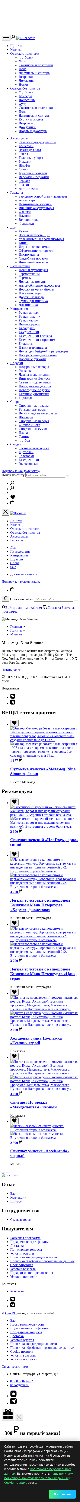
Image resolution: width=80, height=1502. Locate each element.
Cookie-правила (21, 1265)
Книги (23, 243)
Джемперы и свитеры (34, 73)
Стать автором (20, 1219)
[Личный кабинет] (13, 38)
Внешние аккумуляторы (36, 208)
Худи (22, 61)
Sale (13, 567)
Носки (23, 84)
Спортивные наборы (34, 421)
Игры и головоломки (34, 247)
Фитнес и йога (29, 425)
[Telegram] (12, 703)
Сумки (24, 169)
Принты (16, 46)
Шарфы (24, 165)
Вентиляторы (28, 219)
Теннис (24, 436)
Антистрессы (28, 188)
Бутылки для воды (32, 409)
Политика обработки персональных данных (42, 1261)
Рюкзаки (25, 161)
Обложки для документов (37, 142)
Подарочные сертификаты (29, 1242)
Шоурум (16, 1201)
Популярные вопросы (26, 1249)
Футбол (24, 440)
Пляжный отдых (31, 293)
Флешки (25, 212)
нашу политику (62, 1473)
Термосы (25, 278)
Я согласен (62, 1494)
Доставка (54, 607)
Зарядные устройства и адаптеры (43, 196)
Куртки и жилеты (31, 119)
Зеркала (24, 181)
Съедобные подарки (33, 258)
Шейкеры (26, 417)
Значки (24, 185)
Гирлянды (26, 398)
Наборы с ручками (32, 359)
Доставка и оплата (23, 574)
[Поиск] (12, 483)
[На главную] (10, 1175)
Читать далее (11, 670)
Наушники (26, 216)
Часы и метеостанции (34, 235)
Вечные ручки (29, 324)
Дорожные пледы (31, 297)
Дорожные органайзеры (36, 289)
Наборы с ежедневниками (38, 355)
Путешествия (20, 266)
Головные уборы (31, 157)
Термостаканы (29, 274)
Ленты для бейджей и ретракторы (43, 351)
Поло (22, 69)
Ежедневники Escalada (35, 336)
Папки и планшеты (33, 347)
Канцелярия (19, 309)
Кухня (23, 231)
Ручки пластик (29, 316)
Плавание (26, 432)
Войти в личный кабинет (23, 607)
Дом (13, 227)
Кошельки (26, 146)
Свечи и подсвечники (35, 382)
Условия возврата (23, 1269)
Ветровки (26, 77)
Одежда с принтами (24, 53)
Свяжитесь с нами (15, 1366)
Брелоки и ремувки (33, 173)
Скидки (16, 444)
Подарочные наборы (34, 367)
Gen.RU (11, 1313)
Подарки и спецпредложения (31, 1273)
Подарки (16, 363)
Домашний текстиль (33, 262)
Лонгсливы (27, 100)
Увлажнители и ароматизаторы (41, 239)
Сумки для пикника (33, 301)
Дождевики (27, 80)
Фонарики (26, 223)
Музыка (16, 634)
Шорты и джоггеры (33, 131)
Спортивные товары (34, 405)
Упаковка (25, 370)
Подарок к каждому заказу (21, 471)
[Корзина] (12, 503)
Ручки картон (29, 320)
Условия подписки (23, 1276)
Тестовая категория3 (34, 448)
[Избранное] (12, 498)
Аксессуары (19, 138)
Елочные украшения (34, 394)
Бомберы (25, 96)
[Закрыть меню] (5, 512)
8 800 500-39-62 (21, 1381)
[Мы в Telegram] (12, 1306)
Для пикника (28, 305)
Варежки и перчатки (34, 177)
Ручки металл (29, 312)
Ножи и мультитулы (33, 270)
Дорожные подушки (33, 281)
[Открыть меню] (6, 37)
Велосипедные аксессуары (38, 413)
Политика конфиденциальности (33, 1257)
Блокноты (26, 343)
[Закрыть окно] (8, 1414)
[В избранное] (14, 723)
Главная (16, 626)
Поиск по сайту (13, 475)
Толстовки (26, 456)
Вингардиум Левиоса (34, 378)
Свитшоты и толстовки (36, 65)
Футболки (26, 57)
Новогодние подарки (34, 390)
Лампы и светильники (35, 374)
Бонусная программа (25, 1238)
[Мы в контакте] (12, 1300)
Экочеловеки (28, 463)
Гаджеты (16, 192)
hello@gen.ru (19, 1385)
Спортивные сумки (33, 429)
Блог (13, 1193)
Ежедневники (29, 332)
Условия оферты (22, 1253)
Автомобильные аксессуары (39, 285)
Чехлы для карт (30, 150)
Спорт (14, 401)
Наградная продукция (35, 386)
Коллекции (18, 49)
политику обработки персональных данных (36, 1478)
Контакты (17, 1291)
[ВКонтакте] (12, 697)
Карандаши (27, 328)
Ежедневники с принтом (37, 340)
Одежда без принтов (25, 88)
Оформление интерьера (36, 250)
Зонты (23, 154)
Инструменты (29, 254)
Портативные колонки (35, 204)
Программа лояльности (27, 1324)
